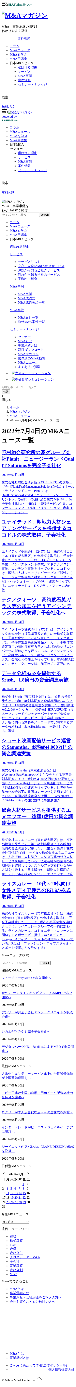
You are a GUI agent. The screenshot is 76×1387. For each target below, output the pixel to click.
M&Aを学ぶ (18, 54)
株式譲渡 (16, 1240)
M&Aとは (25, 341)
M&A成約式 (26, 298)
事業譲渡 (16, 1265)
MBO (13, 1274)
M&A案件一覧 (28, 317)
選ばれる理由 (27, 67)
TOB (13, 1245)
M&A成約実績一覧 (31, 302)
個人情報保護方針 (61, 1369)
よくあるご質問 (29, 367)
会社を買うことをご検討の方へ (32, 1301)
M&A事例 (25, 76)
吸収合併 (16, 1253)
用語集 (18, 140)
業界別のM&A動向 (31, 358)
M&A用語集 (18, 58)
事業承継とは (27, 345)
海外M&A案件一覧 (31, 322)
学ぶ (18, 136)
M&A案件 (17, 310)
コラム (14, 46)
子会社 (14, 1261)
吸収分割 (16, 1270)
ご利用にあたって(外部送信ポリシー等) (38, 1365)
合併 (13, 1248)
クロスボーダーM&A (25, 1257)
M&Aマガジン (28, 354)
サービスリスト (29, 261)
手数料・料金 (27, 279)
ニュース (20, 131)
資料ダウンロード (31, 349)
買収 (13, 1236)
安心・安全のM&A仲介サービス (41, 266)
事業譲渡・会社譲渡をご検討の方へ (36, 1297)
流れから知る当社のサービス (39, 274)
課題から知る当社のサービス (39, 270)
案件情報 (24, 80)
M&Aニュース (20, 50)
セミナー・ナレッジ (32, 84)
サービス (24, 71)
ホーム (14, 407)
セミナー (24, 337)
